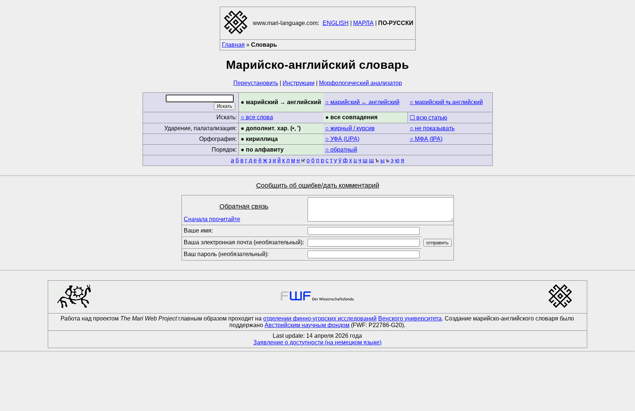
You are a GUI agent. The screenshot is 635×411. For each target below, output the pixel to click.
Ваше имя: (198, 230)
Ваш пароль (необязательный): (226, 254)
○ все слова (257, 117)
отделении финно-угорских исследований (320, 318)
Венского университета (410, 318)
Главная (233, 45)
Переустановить (255, 83)
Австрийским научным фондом (307, 325)
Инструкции (299, 83)
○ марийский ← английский (362, 102)
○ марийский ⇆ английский (446, 102)
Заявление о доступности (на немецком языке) (317, 342)
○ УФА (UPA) (342, 139)
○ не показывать (432, 128)
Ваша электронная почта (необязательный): (244, 242)
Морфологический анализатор (360, 83)
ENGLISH (336, 23)
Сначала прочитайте (212, 219)
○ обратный (341, 149)
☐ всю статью (428, 117)
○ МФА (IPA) (426, 139)
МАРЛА (363, 23)
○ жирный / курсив (350, 128)
